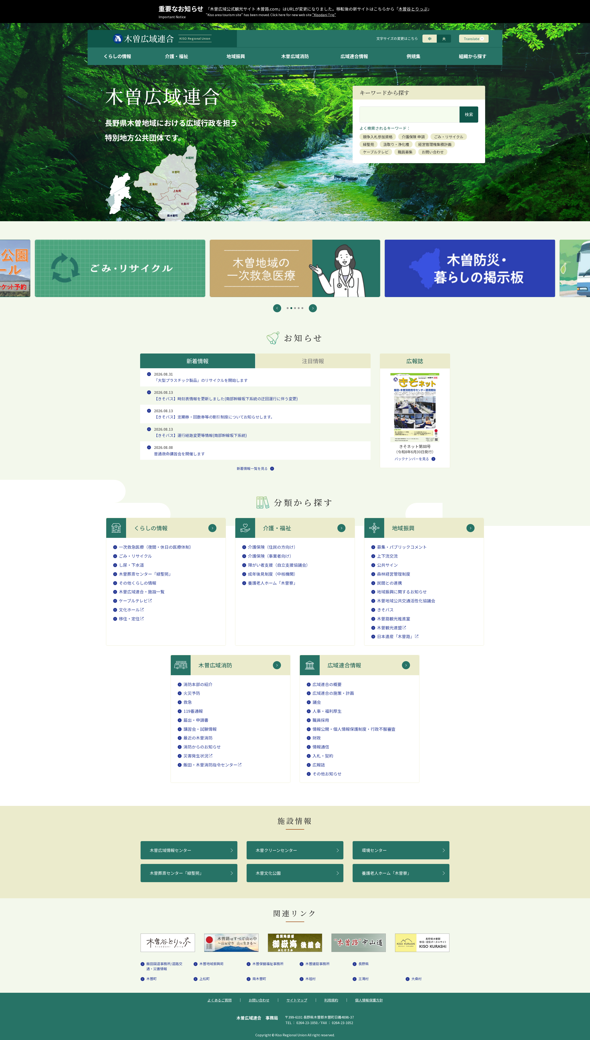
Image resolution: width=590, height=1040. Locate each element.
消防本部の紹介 (197, 684)
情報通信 (321, 747)
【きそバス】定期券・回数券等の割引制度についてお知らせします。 (214, 414)
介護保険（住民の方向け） (273, 547)
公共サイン (387, 565)
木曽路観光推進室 (393, 619)
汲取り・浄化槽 (396, 144)
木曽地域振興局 (211, 963)
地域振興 (236, 56)
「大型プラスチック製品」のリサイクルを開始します (201, 377)
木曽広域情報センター (170, 850)
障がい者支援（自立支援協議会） (279, 565)
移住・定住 (129, 619)
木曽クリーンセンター (276, 850)
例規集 (413, 56)
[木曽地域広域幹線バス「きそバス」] (470, 268)
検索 (469, 114)
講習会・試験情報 (200, 729)
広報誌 (319, 765)
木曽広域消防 (295, 56)
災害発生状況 (195, 756)
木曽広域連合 (167, 38)
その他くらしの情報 (137, 583)
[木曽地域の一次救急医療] (120, 268)
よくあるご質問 (219, 1000)
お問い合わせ (433, 152)
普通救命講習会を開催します (179, 451)
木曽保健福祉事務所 (267, 963)
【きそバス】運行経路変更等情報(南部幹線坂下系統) (200, 432)
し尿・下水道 (131, 565)
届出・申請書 (195, 720)
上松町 (204, 978)
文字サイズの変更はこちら (397, 38)
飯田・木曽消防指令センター (210, 765)
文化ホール (129, 610)
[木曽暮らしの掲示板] (295, 268)
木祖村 (310, 978)
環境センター (374, 850)
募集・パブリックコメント (402, 547)
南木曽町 (259, 978)
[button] (277, 308)
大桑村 (416, 978)
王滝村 (363, 978)
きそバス (385, 610)
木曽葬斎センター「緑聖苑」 (146, 574)
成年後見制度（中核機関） (273, 574)
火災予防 (191, 693)
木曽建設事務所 (317, 963)
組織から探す (473, 56)
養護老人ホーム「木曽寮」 (273, 583)
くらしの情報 (117, 56)
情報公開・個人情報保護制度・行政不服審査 (354, 729)
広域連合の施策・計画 (333, 693)
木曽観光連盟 (389, 627)
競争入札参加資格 (377, 136)
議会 (317, 702)
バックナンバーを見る (412, 458)
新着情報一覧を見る (252, 468)
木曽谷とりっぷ (413, 9)
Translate (471, 38)
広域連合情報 (354, 56)
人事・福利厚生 (327, 711)
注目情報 (313, 361)
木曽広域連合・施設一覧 (142, 592)
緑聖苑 (368, 144)
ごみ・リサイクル (448, 136)
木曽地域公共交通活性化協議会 (406, 601)
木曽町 (151, 978)
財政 (317, 738)
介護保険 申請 (413, 136)
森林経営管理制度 (393, 574)
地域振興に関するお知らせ (402, 592)
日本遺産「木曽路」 (395, 636)
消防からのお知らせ (202, 747)
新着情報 (197, 361)
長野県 (363, 963)
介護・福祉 (176, 56)
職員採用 (321, 720)
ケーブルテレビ (376, 152)
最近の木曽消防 (197, 738)
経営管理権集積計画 (434, 144)
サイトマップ (296, 1000)
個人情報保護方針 (369, 1000)
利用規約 (331, 1000)
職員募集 (405, 152)
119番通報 (193, 711)
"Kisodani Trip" (324, 14)
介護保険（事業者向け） (271, 556)
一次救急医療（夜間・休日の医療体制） (156, 547)
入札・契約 (323, 756)
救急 (187, 702)
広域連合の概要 (327, 684)
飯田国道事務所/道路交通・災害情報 (164, 966)
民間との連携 (389, 583)
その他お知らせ (327, 774)
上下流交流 (387, 556)
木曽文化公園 (268, 873)
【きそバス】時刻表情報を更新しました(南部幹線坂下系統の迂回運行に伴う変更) (226, 395)
